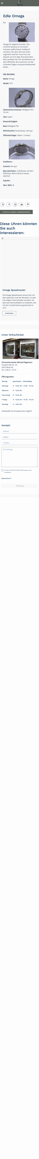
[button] (1, 3)
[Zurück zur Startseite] (19, 3)
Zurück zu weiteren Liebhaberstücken (16, 212)
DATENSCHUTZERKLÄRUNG (17, 470)
